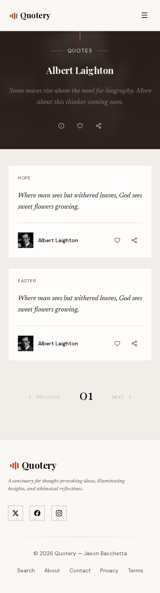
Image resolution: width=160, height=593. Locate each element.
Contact (80, 570)
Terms (135, 570)
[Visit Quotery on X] (15, 513)
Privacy (109, 570)
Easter (27, 281)
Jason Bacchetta (105, 553)
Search (26, 570)
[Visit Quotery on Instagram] (59, 513)
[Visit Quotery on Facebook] (37, 513)
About (52, 570)
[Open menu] (144, 15)
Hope (24, 178)
